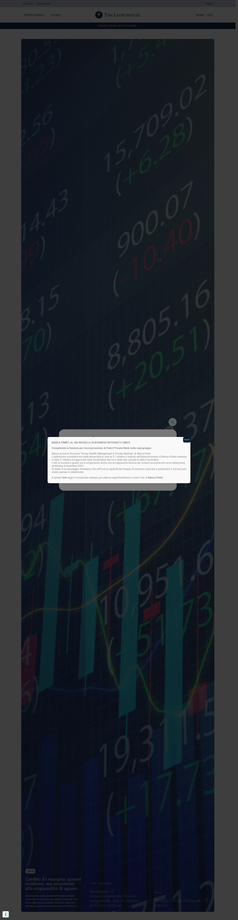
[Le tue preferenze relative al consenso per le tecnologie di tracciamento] (6, 914)
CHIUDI (186, 440)
